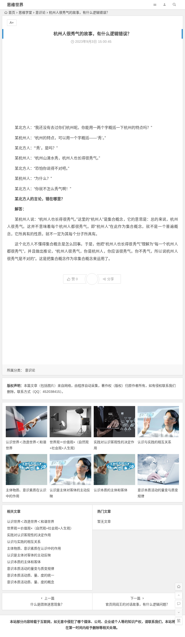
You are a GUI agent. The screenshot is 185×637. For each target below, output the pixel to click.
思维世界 (15, 5)
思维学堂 (25, 12)
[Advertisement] (92, 84)
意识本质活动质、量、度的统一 (30, 575)
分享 (110, 279)
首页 (11, 12)
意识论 (40, 12)
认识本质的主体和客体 (110, 490)
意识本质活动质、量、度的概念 (30, 582)
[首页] (179, 586)
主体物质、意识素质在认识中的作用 (34, 548)
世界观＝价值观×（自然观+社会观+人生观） (40, 528)
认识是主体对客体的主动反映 (29, 555)
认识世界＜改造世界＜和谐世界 (30, 521)
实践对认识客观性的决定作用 (29, 535)
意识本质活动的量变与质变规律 (30, 568)
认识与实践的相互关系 (154, 442)
